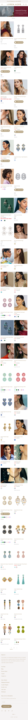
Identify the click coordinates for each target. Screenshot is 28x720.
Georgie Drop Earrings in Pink (20, 386)
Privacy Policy (4, 671)
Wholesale (3, 691)
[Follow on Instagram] (5, 710)
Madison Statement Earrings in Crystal (20, 97)
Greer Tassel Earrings (18, 589)
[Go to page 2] (16, 647)
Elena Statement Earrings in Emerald (6, 215)
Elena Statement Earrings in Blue (7, 337)
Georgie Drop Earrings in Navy (6, 538)
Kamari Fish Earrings (4, 436)
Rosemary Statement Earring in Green (7, 361)
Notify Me (20, 42)
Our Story (3, 666)
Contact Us (3, 676)
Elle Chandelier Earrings (5, 156)
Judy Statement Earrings (19, 337)
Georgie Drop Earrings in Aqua (6, 386)
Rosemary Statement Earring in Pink (20, 361)
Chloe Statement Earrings (5, 126)
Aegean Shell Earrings (18, 436)
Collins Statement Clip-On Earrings (19, 127)
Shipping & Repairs (5, 682)
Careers (2, 673)
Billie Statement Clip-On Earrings (7, 38)
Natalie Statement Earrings (6, 67)
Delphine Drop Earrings (5, 288)
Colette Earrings (17, 461)
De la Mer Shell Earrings (18, 240)
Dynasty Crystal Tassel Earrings (20, 38)
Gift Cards (3, 689)
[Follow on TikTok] (12, 710)
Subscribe (6, 706)
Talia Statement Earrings (19, 538)
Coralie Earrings (17, 288)
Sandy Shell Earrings (4, 265)
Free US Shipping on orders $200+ (14, 1)
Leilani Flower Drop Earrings (6, 240)
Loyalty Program (4, 684)
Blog (2, 668)
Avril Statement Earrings (5, 461)
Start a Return (4, 680)
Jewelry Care (4, 687)
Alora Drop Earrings (18, 214)
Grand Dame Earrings (18, 67)
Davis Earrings (3, 589)
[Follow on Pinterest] (8, 710)
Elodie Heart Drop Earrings (6, 411)
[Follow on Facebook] (2, 710)
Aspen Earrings (3, 96)
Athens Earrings (17, 411)
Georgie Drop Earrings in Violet (7, 312)
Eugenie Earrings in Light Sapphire (20, 156)
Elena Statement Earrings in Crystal (19, 313)
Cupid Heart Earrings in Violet (6, 185)
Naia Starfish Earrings (18, 265)
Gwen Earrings (17, 185)
